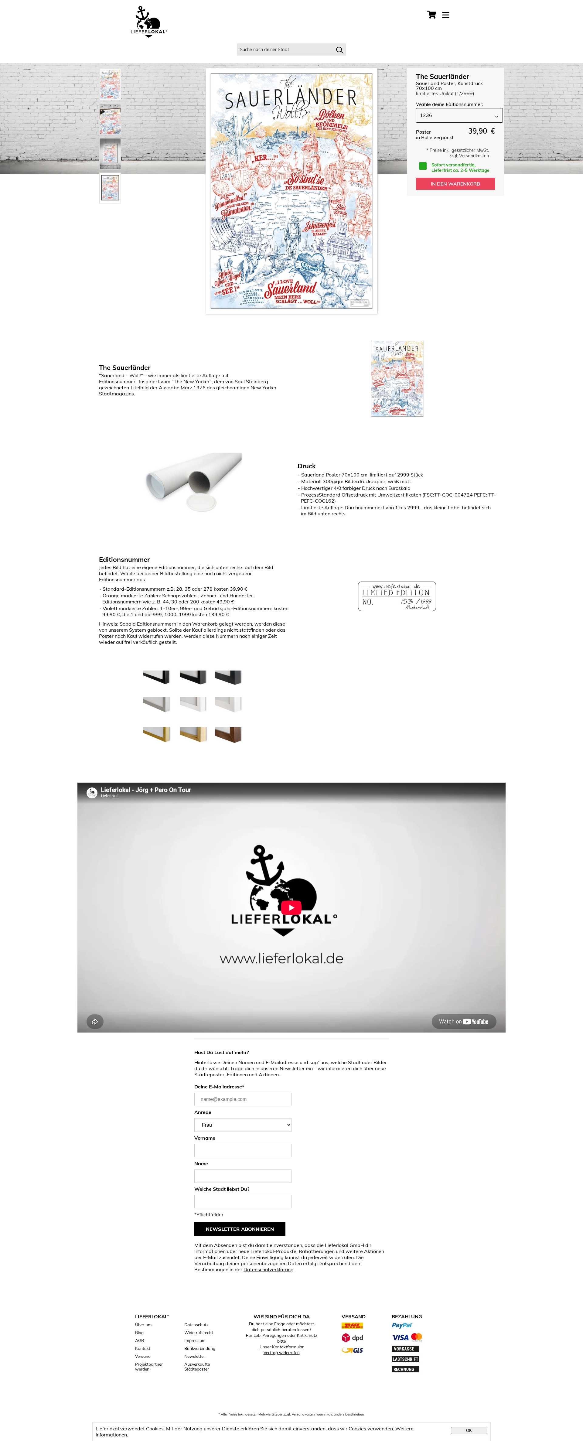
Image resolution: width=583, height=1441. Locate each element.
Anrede (202, 1112)
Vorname (204, 1138)
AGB (139, 1340)
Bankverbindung (199, 1348)
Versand (143, 1356)
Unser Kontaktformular (282, 1346)
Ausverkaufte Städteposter (197, 1366)
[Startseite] (149, 22)
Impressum (195, 1340)
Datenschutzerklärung (269, 1269)
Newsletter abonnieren (240, 1229)
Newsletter (194, 1356)
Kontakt (142, 1348)
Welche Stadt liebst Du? (221, 1189)
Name (201, 1163)
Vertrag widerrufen (282, 1352)
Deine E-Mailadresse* (219, 1087)
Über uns (143, 1324)
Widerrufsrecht (198, 1332)
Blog (139, 1332)
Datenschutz (196, 1324)
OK (469, 1430)
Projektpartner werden (149, 1366)
